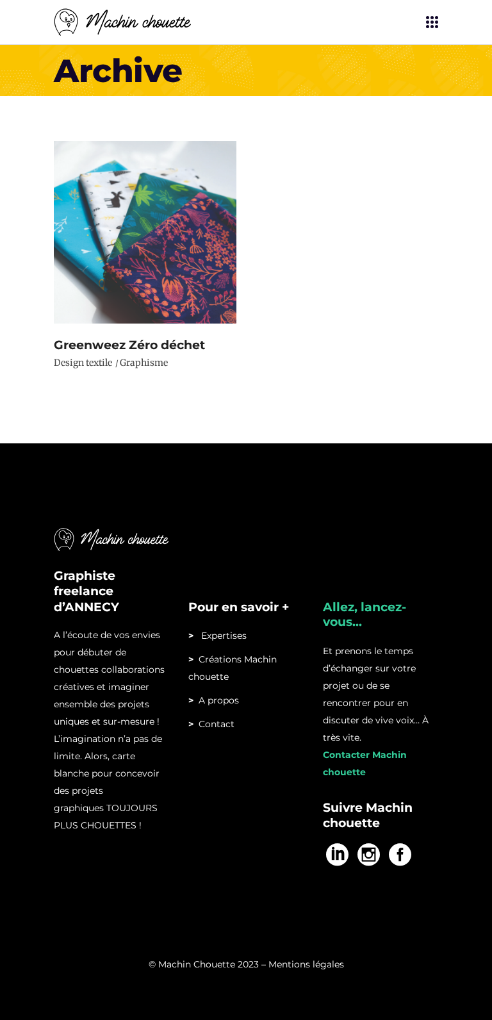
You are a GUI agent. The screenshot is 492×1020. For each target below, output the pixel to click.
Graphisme (144, 362)
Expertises (217, 635)
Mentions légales (306, 964)
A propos (216, 700)
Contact (216, 724)
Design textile (83, 362)
